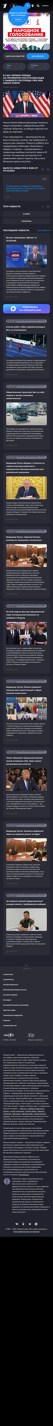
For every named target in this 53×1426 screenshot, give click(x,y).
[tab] (15, 56)
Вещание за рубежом (35, 1040)
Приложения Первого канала (15, 990)
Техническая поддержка (13, 1015)
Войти (45, 6)
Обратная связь (9, 1010)
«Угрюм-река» (31, 1111)
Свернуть (26, 968)
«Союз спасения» (17, 1111)
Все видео (7, 1000)
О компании (8, 974)
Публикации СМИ (10, 1025)
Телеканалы (24, 1175)
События (6, 1020)
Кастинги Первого (10, 995)
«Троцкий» (7, 1114)
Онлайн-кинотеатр (10, 985)
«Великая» (16, 1114)
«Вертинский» (27, 1114)
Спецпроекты (8, 979)
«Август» (23, 1109)
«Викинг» (41, 1111)
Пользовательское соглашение (16, 1005)
